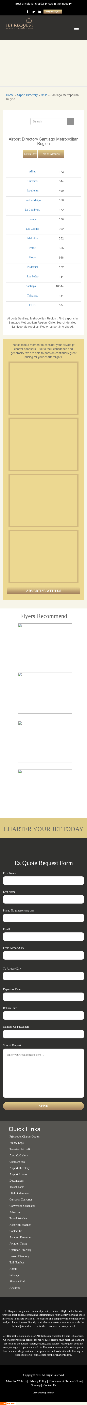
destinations (16, 1180)
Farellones (32, 190)
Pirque (32, 257)
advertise (15, 1212)
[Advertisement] (40, 388)
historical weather (20, 1224)
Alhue (32, 171)
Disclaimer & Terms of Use (65, 1381)
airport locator (19, 1174)
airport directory (20, 1168)
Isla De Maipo (32, 200)
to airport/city (12, 968)
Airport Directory (27, 95)
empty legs (16, 1142)
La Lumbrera (32, 209)
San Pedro (32, 276)
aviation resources (20, 1237)
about (13, 1268)
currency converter (21, 1199)
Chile (44, 95)
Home (10, 95)
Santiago (31, 286)
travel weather (18, 1218)
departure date (11, 989)
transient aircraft (20, 1149)
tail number (17, 1262)
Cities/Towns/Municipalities (30, 153)
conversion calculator (22, 1205)
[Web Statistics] (8, 1403)
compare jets (17, 1161)
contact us (50, 1385)
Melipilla (32, 238)
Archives (15, 1287)
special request (12, 1045)
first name (9, 873)
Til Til (32, 305)
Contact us (16, 1231)
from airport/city (13, 947)
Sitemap (35, 1385)
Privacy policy (38, 1381)
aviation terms (18, 1243)
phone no (18, 910)
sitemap (14, 1275)
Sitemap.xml (17, 1281)
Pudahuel (32, 266)
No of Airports (51, 153)
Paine (32, 247)
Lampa (32, 219)
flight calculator (19, 1193)
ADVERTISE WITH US (43, 591)
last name (9, 891)
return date (10, 1008)
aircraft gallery (19, 1155)
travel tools (17, 1187)
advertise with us (16, 1381)
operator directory (20, 1249)
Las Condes (32, 228)
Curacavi (33, 181)
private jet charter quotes (24, 1136)
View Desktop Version (43, 1392)
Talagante (32, 295)
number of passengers (16, 1026)
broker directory (19, 1256)
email (6, 929)
